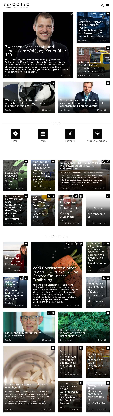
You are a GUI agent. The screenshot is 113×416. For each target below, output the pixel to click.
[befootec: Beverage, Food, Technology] (16, 5)
